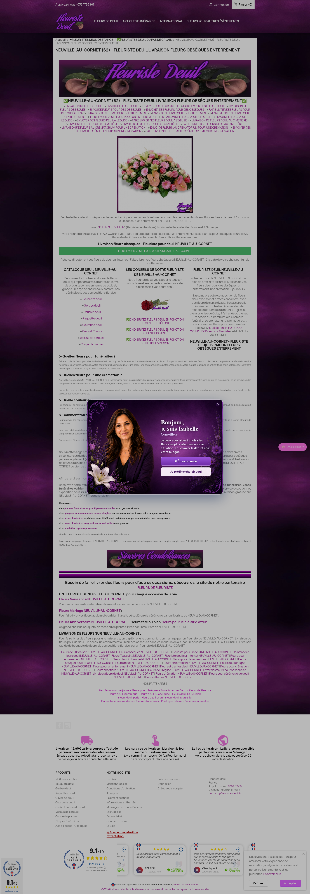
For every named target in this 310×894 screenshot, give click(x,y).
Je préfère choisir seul (186, 472)
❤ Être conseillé (186, 461)
